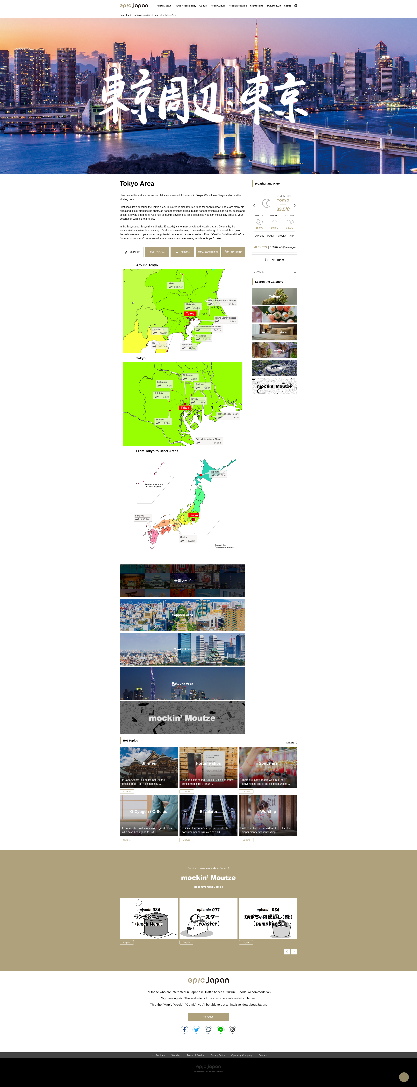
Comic (287, 5)
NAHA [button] (291, 236)
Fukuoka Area (182, 683)
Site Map (175, 1055)
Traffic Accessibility (185, 5)
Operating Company (241, 1055)
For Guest (208, 1016)
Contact (263, 1055)
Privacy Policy (218, 1055)
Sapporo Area (182, 615)
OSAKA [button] (270, 236)
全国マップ (182, 581)
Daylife (126, 942)
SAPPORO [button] (259, 236)
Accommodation (238, 5)
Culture (203, 5)
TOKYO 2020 (274, 5)
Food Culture (218, 5)
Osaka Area (182, 649)
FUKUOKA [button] (281, 236)
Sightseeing (257, 5)
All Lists (290, 743)
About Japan (164, 5)
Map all (158, 15)
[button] (254, 205)
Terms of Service (195, 1055)
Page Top (124, 15)
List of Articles (158, 1055)
